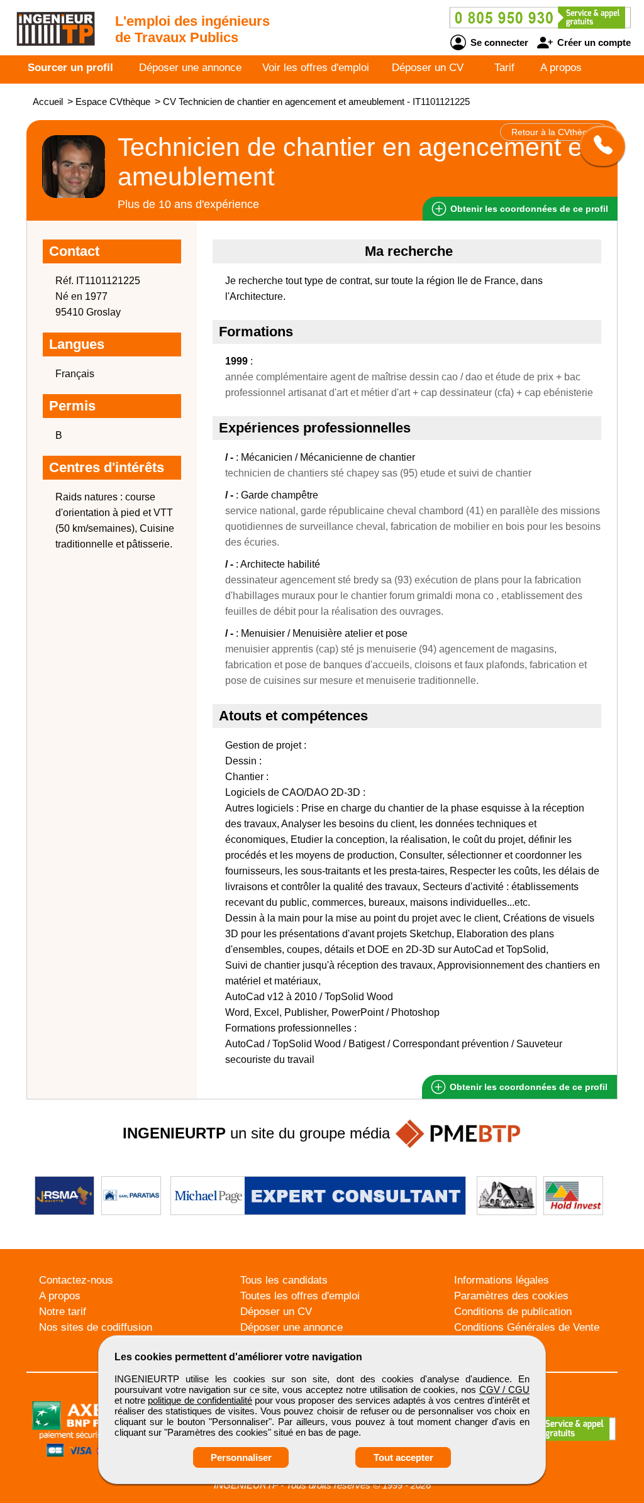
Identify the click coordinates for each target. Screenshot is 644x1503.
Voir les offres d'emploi (315, 68)
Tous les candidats (284, 1280)
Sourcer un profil (70, 68)
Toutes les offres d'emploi (300, 1296)
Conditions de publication (513, 1312)
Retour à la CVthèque (554, 132)
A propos (561, 68)
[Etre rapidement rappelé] (598, 146)
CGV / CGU (504, 1389)
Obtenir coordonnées (528, 209)
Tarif (504, 68)
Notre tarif (62, 1312)
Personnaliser (241, 1457)
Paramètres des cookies (511, 1296)
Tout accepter (403, 1457)
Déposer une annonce (190, 68)
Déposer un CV (428, 68)
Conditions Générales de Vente (526, 1327)
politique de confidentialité (200, 1400)
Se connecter (498, 42)
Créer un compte (593, 42)
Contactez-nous (76, 1280)
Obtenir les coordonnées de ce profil (527, 1087)
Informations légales (501, 1280)
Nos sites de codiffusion (95, 1327)
